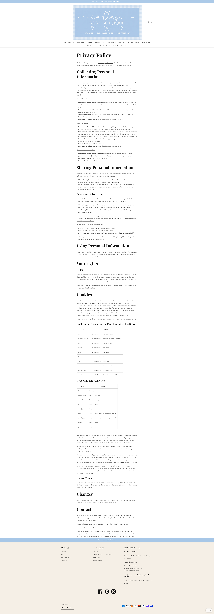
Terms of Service (97, 560)
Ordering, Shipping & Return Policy (102, 554)
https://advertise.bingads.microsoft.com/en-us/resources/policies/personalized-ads (108, 233)
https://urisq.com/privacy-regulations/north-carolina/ (120, 536)
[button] (63, 22)
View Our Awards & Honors (107, 540)
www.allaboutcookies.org (129, 462)
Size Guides (96, 551)
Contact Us (64, 560)
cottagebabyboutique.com (105, 63)
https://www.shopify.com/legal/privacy (107, 182)
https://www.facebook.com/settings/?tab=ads (101, 228)
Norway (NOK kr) (66, 608)
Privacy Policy (96, 557)
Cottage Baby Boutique (148, 608)
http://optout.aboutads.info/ (95, 239)
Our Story (63, 551)
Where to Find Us (66, 557)
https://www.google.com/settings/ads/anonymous (100, 231)
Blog (62, 554)
